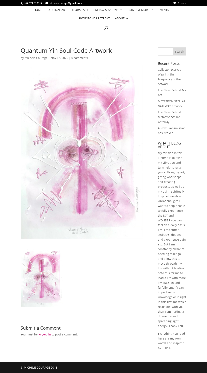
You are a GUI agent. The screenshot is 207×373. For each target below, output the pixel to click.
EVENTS (164, 10)
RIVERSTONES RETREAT (94, 18)
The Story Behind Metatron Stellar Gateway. (169, 117)
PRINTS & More (138, 10)
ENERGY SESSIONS (105, 10)
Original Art (57, 10)
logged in (44, 334)
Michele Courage (36, 58)
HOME (38, 10)
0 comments (79, 58)
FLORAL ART (80, 10)
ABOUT (120, 18)
